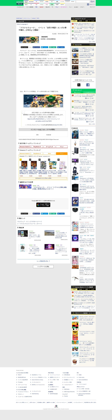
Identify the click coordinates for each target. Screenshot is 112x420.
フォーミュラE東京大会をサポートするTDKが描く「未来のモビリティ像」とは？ (86, 72)
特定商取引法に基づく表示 (90, 402)
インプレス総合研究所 (23, 379)
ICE (78, 372)
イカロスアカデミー (68, 384)
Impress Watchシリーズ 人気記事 (84, 287)
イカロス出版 (65, 372)
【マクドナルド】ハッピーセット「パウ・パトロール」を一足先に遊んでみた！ (86, 349)
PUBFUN (79, 382)
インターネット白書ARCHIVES (25, 396)
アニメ (61, 146)
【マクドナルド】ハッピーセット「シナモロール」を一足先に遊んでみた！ (86, 354)
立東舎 (51, 382)
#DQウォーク (45, 119)
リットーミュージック (55, 374)
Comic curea (81, 377)
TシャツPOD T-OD (54, 379)
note (54, 47)
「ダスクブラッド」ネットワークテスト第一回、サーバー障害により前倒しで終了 (86, 252)
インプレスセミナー (36, 382)
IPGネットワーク (80, 386)
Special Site (78, 44)
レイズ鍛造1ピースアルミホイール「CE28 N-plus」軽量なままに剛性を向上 (86, 50)
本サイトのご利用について (22, 402)
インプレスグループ (78, 402)
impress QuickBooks (83, 379)
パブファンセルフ (82, 384)
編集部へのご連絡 (51, 402)
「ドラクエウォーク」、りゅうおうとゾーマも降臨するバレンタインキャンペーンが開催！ (61, 250)
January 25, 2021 (57, 125)
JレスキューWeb (68, 382)
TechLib (66, 396)
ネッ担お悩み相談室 (22, 387)
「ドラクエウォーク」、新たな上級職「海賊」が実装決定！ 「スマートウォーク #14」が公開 (34, 250)
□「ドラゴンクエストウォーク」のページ (29, 223)
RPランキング (77, 92)
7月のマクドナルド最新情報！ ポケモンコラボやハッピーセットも (85, 314)
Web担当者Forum (22, 377)
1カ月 (92, 21)
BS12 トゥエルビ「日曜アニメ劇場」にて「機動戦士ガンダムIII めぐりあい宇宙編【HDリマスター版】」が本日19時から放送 (86, 135)
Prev (21, 167)
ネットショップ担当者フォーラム (39, 377)
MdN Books (66, 389)
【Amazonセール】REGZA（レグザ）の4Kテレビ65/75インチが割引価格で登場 (86, 180)
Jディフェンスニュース (69, 377)
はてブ (45, 47)
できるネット (21, 394)
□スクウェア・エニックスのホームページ (29, 221)
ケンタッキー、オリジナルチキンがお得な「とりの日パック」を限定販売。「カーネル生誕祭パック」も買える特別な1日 (84, 301)
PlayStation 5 (37, 146)
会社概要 (70, 402)
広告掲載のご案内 (41, 402)
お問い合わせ (33, 402)
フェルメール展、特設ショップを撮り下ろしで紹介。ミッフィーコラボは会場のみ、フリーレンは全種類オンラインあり (84, 308)
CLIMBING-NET (53, 389)
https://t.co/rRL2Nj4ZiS (34, 119)
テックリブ (65, 394)
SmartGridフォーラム (36, 374)
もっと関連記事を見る (42, 261)
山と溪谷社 (50, 384)
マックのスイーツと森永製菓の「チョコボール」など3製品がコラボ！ (86, 360)
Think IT (19, 374)
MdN (64, 387)
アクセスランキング (80, 18)
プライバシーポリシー (61, 402)
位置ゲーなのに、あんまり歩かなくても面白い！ (34, 236)
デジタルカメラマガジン (23, 391)
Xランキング (78, 90)
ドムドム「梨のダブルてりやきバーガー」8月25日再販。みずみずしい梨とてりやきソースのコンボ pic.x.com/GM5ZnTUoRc (84, 120)
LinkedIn (62, 47)
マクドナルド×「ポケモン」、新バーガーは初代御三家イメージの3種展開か (86, 343)
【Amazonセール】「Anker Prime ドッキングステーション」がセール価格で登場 (86, 151)
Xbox (49, 153)
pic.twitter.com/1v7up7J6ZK (44, 121)
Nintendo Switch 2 (25, 146)
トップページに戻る (43, 266)
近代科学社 (50, 391)
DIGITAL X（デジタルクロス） (38, 384)
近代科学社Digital (54, 393)
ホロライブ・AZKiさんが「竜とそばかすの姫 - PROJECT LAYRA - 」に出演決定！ (87, 260)
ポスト (25, 47)
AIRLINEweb (67, 374)
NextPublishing (35, 393)
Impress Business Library (37, 379)
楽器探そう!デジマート (55, 377)
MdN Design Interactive (69, 391)
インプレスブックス (36, 391)
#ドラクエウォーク (54, 119)
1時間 (74, 21)
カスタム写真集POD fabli (84, 391)
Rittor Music (51, 372)
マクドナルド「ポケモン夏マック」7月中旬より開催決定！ (86, 324)
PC (52, 7)
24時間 (80, 21)
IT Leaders (20, 382)
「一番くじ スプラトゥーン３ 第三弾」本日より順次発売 (86, 212)
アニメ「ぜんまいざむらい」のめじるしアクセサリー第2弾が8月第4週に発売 (86, 143)
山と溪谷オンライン (54, 386)
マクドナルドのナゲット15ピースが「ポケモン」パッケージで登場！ (87, 333)
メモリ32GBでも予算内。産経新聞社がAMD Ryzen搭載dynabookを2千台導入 (86, 55)
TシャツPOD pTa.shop (84, 388)
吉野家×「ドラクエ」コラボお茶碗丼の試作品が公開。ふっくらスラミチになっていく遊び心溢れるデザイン (84, 39)
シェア (37, 47)
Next (65, 167)
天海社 (80, 374)
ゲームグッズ (49, 146)
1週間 (86, 21)
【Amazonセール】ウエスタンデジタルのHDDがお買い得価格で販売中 (87, 188)
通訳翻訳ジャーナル (68, 379)
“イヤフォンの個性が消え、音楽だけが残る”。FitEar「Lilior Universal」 (86, 61)
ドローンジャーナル (22, 384)
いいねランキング (90, 92)
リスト (30, 47)
